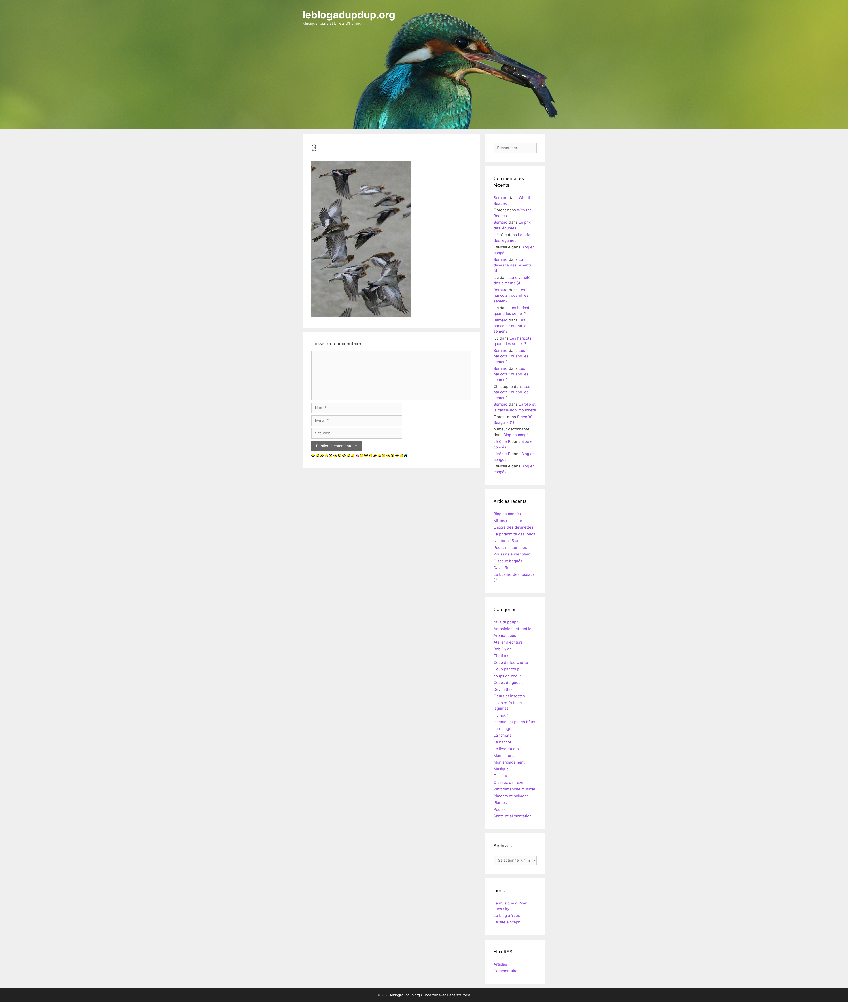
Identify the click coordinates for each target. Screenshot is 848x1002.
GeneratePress (459, 995)
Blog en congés (517, 435)
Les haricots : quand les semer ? (511, 295)
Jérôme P (502, 441)
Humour (501, 715)
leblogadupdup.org (349, 15)
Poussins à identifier (512, 554)
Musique (501, 769)
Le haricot (502, 742)
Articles (500, 964)
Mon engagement (509, 762)
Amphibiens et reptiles (513, 629)
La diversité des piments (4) (513, 265)
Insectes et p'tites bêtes (515, 722)
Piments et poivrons (511, 796)
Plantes (500, 802)
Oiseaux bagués (508, 561)
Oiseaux (501, 775)
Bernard (501, 197)
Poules (499, 809)
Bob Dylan (503, 649)
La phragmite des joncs (514, 534)
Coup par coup (506, 669)
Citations (501, 655)
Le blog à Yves (507, 915)
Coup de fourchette (511, 662)
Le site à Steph (507, 922)
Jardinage (502, 728)
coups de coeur (507, 676)
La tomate (503, 735)
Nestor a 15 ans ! (509, 541)
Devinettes (503, 689)
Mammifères (505, 755)
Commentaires (506, 971)
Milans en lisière (508, 520)
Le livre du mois (508, 749)
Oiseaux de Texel (509, 782)
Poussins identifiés (510, 547)
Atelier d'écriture (508, 642)
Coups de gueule (509, 682)
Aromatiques (505, 635)
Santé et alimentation (513, 816)
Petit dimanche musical (514, 789)
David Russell (505, 567)
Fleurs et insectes (509, 696)
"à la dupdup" (506, 622)
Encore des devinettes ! (515, 527)
